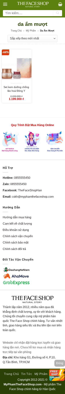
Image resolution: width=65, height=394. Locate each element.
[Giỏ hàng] (60, 4)
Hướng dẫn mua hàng (17, 217)
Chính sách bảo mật (15, 242)
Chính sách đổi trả (14, 248)
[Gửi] (57, 13)
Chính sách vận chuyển (18, 236)
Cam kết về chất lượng (17, 223)
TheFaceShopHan (30, 190)
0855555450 (22, 177)
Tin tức (26, 373)
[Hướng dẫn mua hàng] (32, 141)
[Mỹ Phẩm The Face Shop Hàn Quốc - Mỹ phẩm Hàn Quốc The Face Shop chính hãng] (32, 4)
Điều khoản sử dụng (16, 229)
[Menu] (5, 4)
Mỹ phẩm (31, 30)
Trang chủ (16, 30)
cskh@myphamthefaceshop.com (33, 196)
